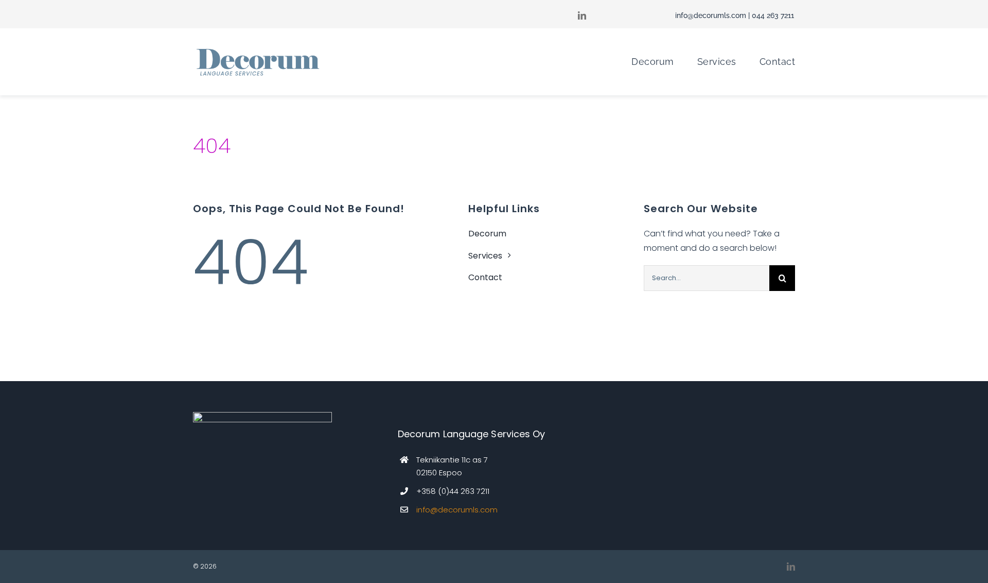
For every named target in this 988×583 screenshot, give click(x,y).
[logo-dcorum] (257, 49)
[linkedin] (791, 566)
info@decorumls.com (710, 15)
